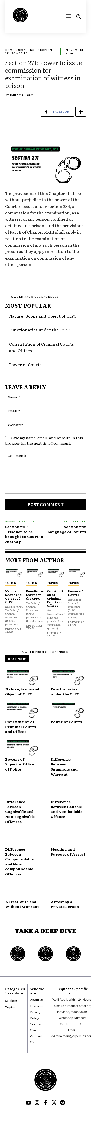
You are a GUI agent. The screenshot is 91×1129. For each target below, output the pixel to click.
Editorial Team (22, 94)
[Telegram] (63, 1103)
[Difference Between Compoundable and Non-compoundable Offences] (22, 838)
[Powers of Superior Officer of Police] (22, 748)
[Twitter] (54, 1103)
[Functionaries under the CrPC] (35, 573)
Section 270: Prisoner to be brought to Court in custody (24, 534)
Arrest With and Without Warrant (22, 904)
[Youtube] (28, 1103)
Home (10, 50)
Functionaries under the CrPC (39, 330)
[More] (80, 112)
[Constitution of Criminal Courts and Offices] (56, 573)
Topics (10, 583)
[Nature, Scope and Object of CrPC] (14, 573)
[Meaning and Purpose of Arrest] (68, 838)
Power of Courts (25, 364)
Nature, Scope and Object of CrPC (42, 316)
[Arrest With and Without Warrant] (22, 890)
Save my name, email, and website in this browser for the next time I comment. (44, 440)
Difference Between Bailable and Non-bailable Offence (66, 809)
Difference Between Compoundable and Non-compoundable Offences (19, 861)
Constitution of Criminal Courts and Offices (55, 598)
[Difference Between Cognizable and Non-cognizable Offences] (22, 790)
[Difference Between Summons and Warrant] (68, 748)
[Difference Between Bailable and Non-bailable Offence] (68, 790)
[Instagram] (37, 1103)
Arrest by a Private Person (65, 904)
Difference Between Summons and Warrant (64, 767)
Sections (26, 50)
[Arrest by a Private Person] (68, 890)
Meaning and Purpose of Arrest (68, 851)
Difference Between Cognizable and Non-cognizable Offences (20, 811)
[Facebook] (45, 1103)
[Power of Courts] (77, 573)
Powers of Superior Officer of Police (20, 764)
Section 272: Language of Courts (66, 529)
